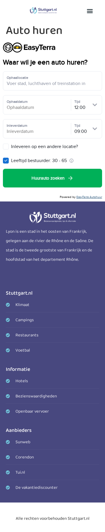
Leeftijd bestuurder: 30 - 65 (39, 160)
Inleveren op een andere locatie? (44, 146)
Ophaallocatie (17, 77)
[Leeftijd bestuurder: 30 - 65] (6, 161)
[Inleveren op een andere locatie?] (6, 146)
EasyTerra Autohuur (89, 197)
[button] (90, 10)
